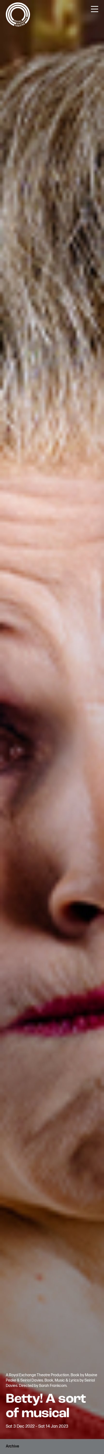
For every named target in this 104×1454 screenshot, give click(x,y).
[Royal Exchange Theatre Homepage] (18, 25)
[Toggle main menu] (94, 8)
